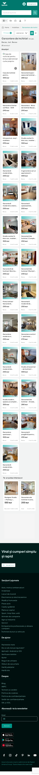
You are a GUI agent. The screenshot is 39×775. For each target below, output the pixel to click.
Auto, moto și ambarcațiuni (13, 587)
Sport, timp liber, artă (11, 613)
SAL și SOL (6, 703)
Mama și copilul (8, 610)
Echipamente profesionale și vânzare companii (17, 627)
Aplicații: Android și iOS (12, 651)
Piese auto (6, 604)
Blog (4, 683)
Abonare (7, 726)
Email (4, 715)
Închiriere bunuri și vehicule (13, 632)
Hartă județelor (8, 667)
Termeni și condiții (9, 690)
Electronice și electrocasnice (14, 597)
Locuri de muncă (9, 594)
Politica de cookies (10, 693)
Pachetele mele (8, 645)
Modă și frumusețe (9, 600)
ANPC (4, 687)
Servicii (5, 623)
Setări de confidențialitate (13, 699)
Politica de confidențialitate (14, 696)
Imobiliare (15, 27)
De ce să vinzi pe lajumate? (13, 648)
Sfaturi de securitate (10, 664)
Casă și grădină (8, 607)
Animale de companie (11, 616)
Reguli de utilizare (9, 661)
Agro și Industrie (8, 620)
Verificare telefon (9, 654)
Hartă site (6, 670)
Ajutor (4, 657)
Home (7, 27)
